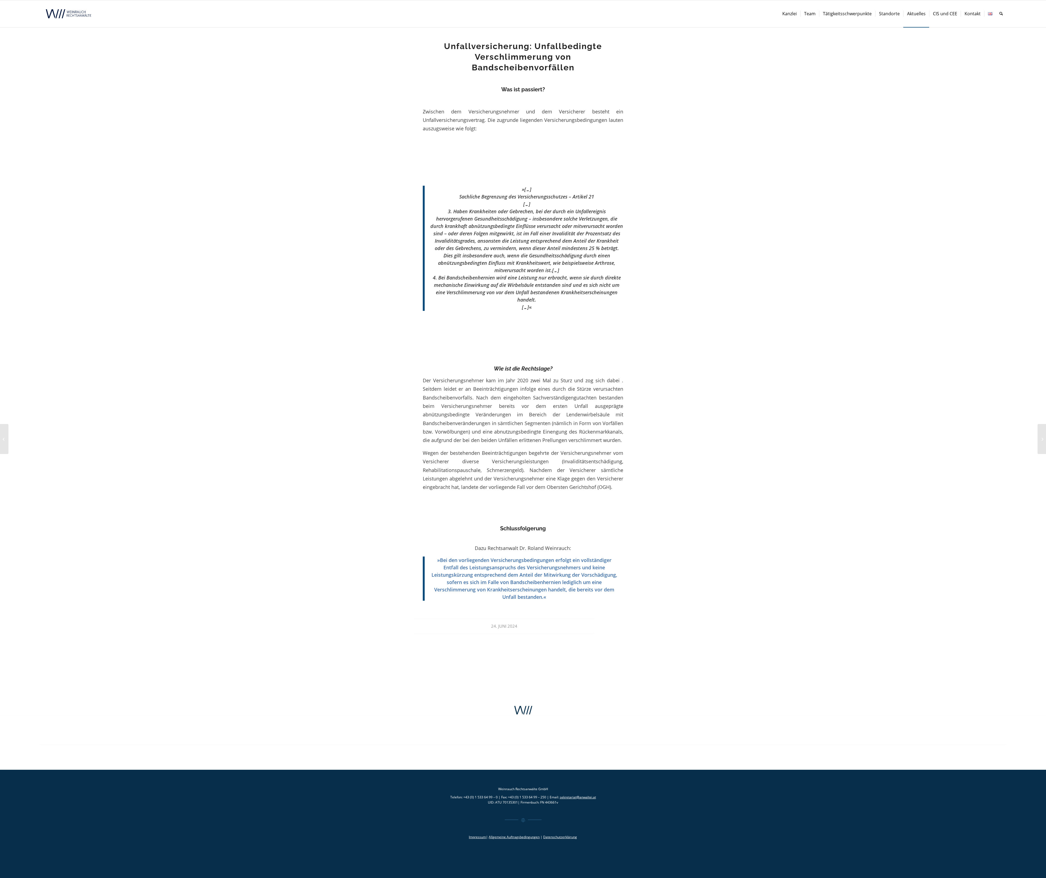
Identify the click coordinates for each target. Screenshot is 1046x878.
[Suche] (1001, 13)
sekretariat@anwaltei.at (578, 797)
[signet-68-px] (523, 710)
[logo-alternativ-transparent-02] (69, 13)
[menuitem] (789, 13)
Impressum (477, 837)
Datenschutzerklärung (560, 837)
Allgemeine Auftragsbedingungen (514, 837)
